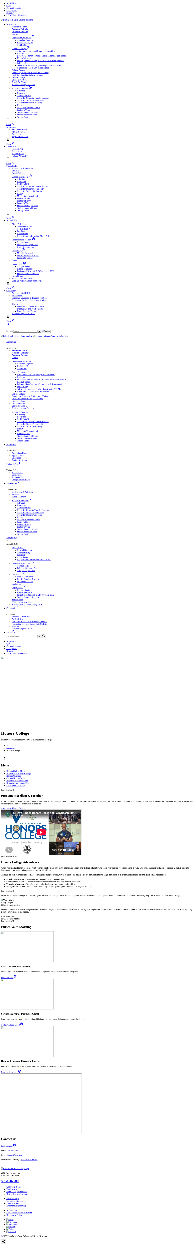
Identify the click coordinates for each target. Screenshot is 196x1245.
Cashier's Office (24, 95)
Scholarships (17, 151)
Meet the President (25, 253)
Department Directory (15, 785)
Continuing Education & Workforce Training (30, 72)
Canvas (15, 34)
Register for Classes (20, 136)
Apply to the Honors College (18, 773)
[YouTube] (11, 1227)
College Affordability (21, 156)
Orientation (16, 134)
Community (11, 291)
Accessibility (11, 1210)
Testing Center (23, 117)
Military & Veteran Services (28, 107)
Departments (19, 264)
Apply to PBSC (18, 132)
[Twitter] (10, 1229)
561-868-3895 (13, 1150)
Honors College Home (15, 771)
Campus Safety (23, 266)
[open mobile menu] (67, 336)
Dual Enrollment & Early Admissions (27, 75)
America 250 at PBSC (21, 293)
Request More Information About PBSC (34, 236)
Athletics (15, 171)
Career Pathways (21, 48)
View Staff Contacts (29, 1159)
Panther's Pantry (24, 201)
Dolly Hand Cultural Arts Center (31, 306)
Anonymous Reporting (16, 1206)
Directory (10, 13)
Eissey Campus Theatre (27, 311)
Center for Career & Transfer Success (33, 98)
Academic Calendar (20, 29)
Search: (9, 331)
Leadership (18, 251)
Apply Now (11, 3)
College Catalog (18, 70)
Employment (11, 1189)
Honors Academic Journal (17, 781)
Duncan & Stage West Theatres (30, 309)
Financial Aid (17, 149)
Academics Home (19, 27)
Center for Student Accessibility (30, 100)
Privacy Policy (12, 1198)
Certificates (22, 45)
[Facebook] (11, 1222)
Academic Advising (20, 31)
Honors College (18, 77)
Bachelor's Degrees (25, 42)
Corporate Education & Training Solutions (29, 298)
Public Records (12, 1203)
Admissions (11, 127)
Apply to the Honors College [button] (13, 808)
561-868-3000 (10, 1181)
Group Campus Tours (26, 247)
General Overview (25, 226)
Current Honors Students (16, 778)
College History (23, 229)
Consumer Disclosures (15, 1201)
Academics (11, 24)
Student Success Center (27, 115)
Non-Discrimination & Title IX (19, 1213)
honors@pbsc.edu (14, 1155)
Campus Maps (23, 242)
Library (20, 105)
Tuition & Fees (18, 153)
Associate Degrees (25, 40)
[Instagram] (11, 1224)
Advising (21, 91)
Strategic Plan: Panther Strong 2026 (27, 281)
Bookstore (21, 93)
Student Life (11, 166)
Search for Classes (19, 82)
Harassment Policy (14, 1215)
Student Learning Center (27, 112)
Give (8, 6)
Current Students (13, 8)
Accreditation (22, 233)
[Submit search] (46, 331)
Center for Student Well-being (29, 103)
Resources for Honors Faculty (19, 783)
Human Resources (25, 269)
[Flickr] (9, 1219)
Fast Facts (21, 231)
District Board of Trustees (28, 255)
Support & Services (22, 88)
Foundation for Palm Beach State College (29, 300)
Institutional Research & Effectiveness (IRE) (35, 271)
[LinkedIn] (11, 1231)
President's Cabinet (25, 258)
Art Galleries (17, 295)
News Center (17, 276)
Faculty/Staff (11, 10)
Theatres (17, 304)
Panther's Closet (24, 198)
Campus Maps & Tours (23, 240)
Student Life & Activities (22, 168)
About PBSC (12, 220)
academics (10, 748)
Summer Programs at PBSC (23, 313)
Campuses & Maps (14, 1187)
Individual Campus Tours (27, 244)
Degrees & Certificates (23, 38)
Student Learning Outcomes (23, 84)
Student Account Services (28, 273)
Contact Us (16, 260)
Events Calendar (19, 173)
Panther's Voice (23, 110)
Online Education (19, 80)
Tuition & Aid (12, 146)
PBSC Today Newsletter (16, 15)
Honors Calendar (13, 776)
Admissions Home (19, 129)
